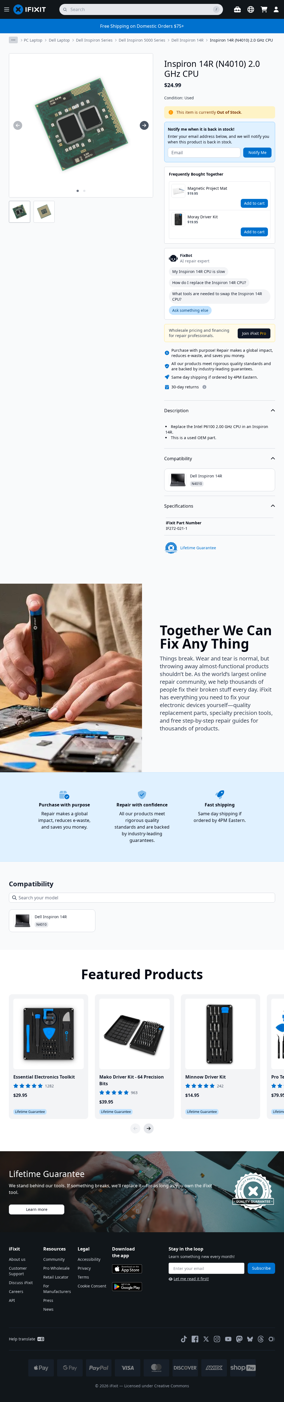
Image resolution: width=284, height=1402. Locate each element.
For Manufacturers (57, 1288)
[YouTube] (228, 1339)
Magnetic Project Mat (207, 188)
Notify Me (257, 152)
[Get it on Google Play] (127, 1286)
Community (54, 1259)
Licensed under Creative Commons (156, 1385)
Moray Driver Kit (202, 216)
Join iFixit (254, 333)
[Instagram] (217, 1339)
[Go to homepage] (31, 9)
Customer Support (18, 1271)
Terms (83, 1277)
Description (176, 411)
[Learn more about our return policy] (204, 387)
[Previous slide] (135, 1128)
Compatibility (178, 458)
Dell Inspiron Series (94, 40)
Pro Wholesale (56, 1268)
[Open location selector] (250, 9)
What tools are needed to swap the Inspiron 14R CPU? (217, 296)
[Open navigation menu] (6, 9)
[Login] (276, 9)
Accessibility (89, 1259)
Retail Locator (56, 1277)
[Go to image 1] (77, 191)
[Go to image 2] (84, 191)
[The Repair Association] (271, 1339)
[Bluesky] (250, 1339)
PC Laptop (33, 40)
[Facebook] (195, 1339)
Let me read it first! (191, 1278)
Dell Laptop (59, 40)
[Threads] (260, 1339)
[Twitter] (206, 1339)
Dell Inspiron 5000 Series (142, 40)
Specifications (178, 506)
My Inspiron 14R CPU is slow (198, 271)
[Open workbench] (237, 9)
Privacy (84, 1268)
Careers (16, 1291)
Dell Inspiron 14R (187, 40)
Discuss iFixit (21, 1282)
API (12, 1300)
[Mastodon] (239, 1339)
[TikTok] (184, 1339)
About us (17, 1259)
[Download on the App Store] (127, 1269)
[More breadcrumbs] (13, 40)
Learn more (36, 1209)
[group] (17, 125)
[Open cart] (264, 9)
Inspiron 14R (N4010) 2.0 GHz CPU (241, 40)
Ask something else (190, 310)
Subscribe (261, 1268)
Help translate (22, 1339)
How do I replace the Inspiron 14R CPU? (209, 282)
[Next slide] (149, 1128)
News (48, 1309)
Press (48, 1300)
